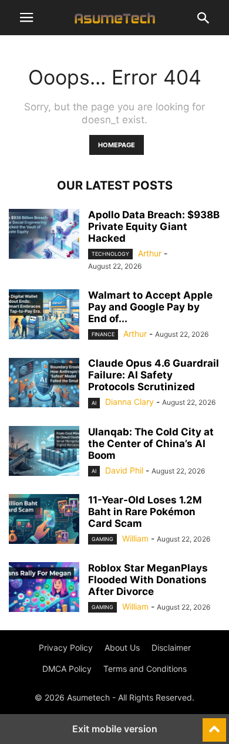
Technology (110, 254)
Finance (103, 334)
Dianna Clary (129, 402)
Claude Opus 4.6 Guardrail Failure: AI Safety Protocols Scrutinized (153, 375)
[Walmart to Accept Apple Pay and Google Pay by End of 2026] (44, 315)
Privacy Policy (66, 647)
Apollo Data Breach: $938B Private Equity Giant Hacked (154, 226)
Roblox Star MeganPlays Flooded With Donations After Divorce (148, 579)
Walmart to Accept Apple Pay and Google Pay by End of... (150, 306)
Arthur (149, 253)
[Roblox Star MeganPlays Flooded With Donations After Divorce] (44, 588)
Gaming (102, 539)
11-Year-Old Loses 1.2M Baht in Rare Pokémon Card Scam (145, 511)
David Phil (124, 470)
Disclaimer (171, 647)
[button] (26, 17)
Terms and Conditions (145, 669)
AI (94, 403)
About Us (122, 647)
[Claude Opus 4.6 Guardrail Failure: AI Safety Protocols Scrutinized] (44, 383)
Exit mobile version (114, 729)
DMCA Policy (67, 669)
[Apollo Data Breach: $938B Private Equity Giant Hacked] (44, 235)
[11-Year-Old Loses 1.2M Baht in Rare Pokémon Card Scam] (44, 520)
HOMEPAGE (116, 145)
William (135, 538)
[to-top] (214, 724)
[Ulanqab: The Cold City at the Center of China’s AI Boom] (44, 452)
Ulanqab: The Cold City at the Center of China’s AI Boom (151, 443)
